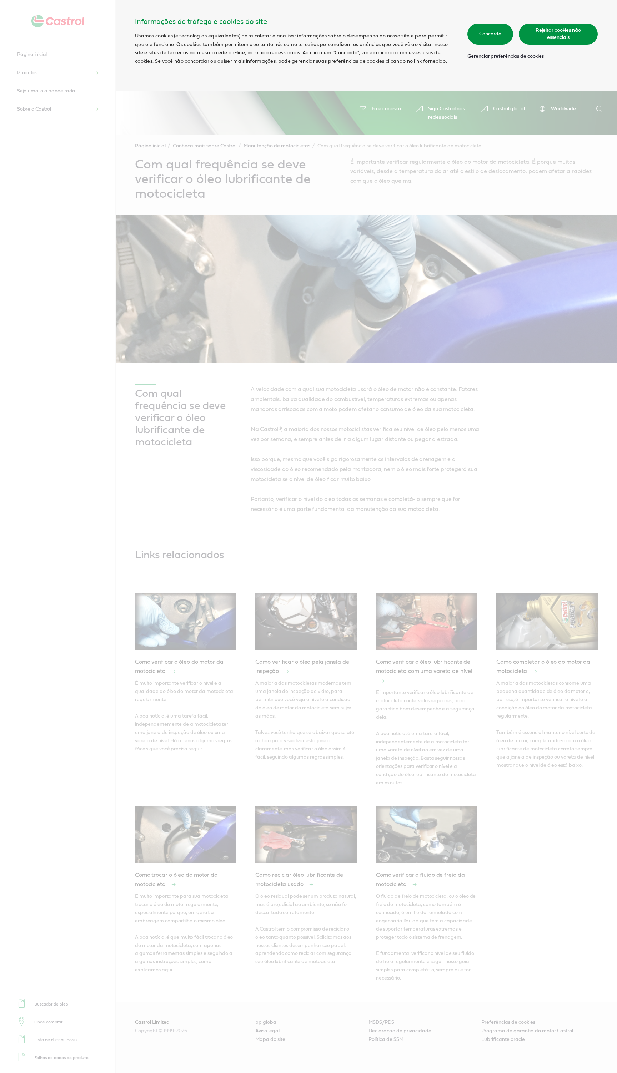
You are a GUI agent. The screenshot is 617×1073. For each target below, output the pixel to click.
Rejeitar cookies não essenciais (558, 34)
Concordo (490, 33)
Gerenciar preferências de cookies (505, 56)
